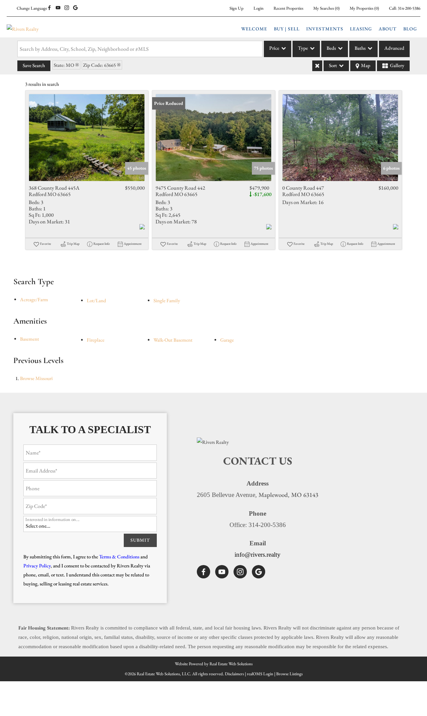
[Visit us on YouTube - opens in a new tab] (58, 8)
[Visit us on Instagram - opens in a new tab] (66, 8)
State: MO (64, 65)
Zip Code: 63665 (99, 65)
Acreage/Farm (34, 299)
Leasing (361, 29)
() (326, 8)
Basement (29, 339)
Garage (227, 340)
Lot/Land (96, 300)
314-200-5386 (409, 8)
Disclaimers (234, 674)
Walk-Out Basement (172, 340)
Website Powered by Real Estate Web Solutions (214, 664)
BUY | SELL (287, 29)
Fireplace (95, 340)
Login (259, 8)
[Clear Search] (317, 65)
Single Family (166, 300)
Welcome (254, 29)
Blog (410, 29)
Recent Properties (288, 8)
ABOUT (388, 29)
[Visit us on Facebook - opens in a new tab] (49, 8)
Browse (36, 378)
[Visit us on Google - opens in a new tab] (75, 8)
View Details (87, 138)
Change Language (32, 8)
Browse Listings (289, 674)
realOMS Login (260, 674)
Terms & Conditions (119, 556)
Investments (324, 29)
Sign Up (237, 8)
